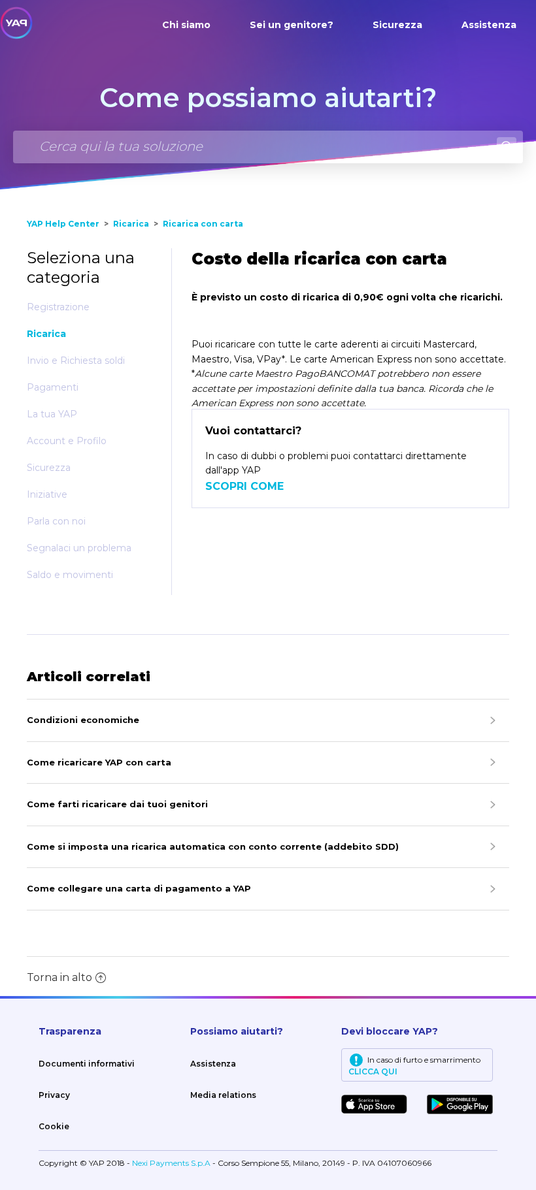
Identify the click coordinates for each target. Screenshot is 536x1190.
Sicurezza (397, 25)
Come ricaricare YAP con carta (99, 762)
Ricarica (131, 224)
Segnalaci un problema (79, 548)
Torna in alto (59, 977)
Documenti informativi (87, 1064)
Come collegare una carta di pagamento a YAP (139, 888)
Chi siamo (186, 25)
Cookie (54, 1126)
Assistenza (488, 25)
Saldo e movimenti (70, 575)
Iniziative (47, 494)
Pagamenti (52, 387)
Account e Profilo (67, 441)
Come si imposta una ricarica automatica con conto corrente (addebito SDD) (213, 846)
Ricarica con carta (203, 224)
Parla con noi (56, 521)
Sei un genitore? (291, 25)
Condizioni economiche (83, 720)
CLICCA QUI (372, 1071)
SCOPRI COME (244, 486)
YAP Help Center (63, 224)
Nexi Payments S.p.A (172, 1163)
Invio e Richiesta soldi (76, 360)
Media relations (223, 1095)
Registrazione (58, 307)
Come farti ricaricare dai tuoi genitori (117, 804)
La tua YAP (52, 414)
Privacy (54, 1095)
